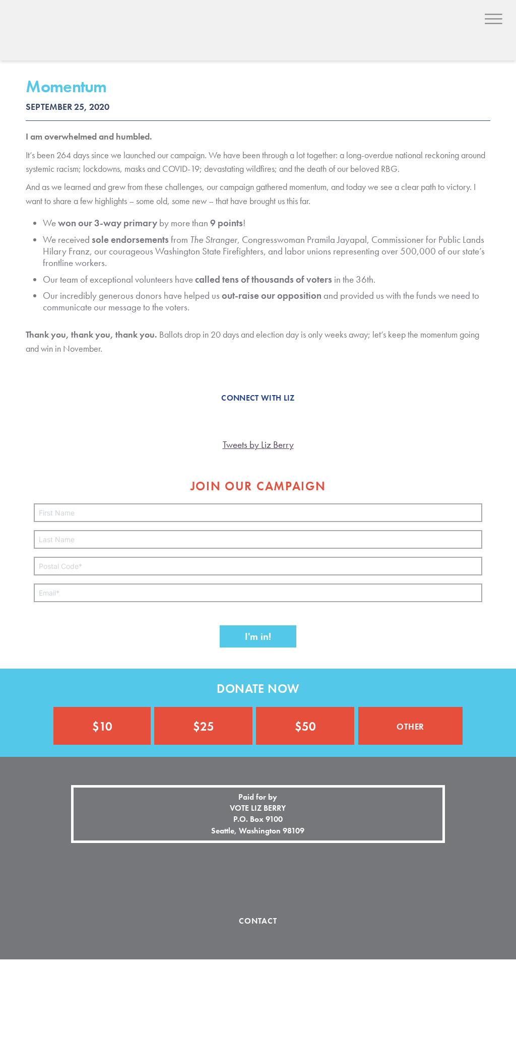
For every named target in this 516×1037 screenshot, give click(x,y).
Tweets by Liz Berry (258, 444)
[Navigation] (494, 19)
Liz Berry (76, 39)
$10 (102, 726)
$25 (203, 726)
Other (410, 725)
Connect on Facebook (222, 879)
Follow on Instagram (258, 879)
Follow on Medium (293, 879)
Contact (258, 921)
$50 (305, 726)
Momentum (66, 86)
